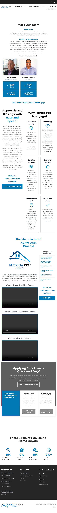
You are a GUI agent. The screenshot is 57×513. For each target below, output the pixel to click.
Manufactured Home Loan (29, 394)
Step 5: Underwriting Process (46, 275)
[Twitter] (54, 2)
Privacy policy (42, 481)
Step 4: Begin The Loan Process (47, 271)
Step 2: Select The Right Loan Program (46, 262)
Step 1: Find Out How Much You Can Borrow (46, 257)
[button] (47, 257)
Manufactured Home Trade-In (46, 394)
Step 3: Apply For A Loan (46, 266)
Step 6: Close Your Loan (46, 279)
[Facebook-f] (51, 2)
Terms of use (41, 479)
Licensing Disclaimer (43, 484)
